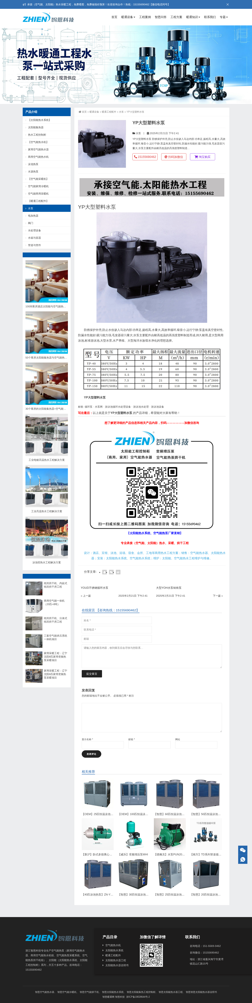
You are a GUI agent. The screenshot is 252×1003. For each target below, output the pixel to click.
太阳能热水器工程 (115, 960)
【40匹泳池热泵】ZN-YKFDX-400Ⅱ (104, 894)
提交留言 (91, 673)
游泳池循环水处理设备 (118, 406)
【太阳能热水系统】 (39, 120)
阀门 (30, 223)
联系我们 (210, 17)
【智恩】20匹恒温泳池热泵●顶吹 (210, 894)
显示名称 (87, 739)
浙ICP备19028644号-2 (137, 996)
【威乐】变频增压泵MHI (133, 854)
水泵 (121, 111)
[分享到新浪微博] (118, 572)
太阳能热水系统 (114, 950)
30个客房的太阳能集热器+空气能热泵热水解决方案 (54, 408)
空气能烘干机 (91, 992)
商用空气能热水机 (38, 156)
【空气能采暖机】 (38, 178)
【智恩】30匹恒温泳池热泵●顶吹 (138, 894)
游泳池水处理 (141, 406)
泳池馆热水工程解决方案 (46, 562)
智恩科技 (120, 996)
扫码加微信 (175, 156)
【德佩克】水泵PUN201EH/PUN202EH (178, 854)
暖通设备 (127, 17)
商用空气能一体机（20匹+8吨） (54, 602)
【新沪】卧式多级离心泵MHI (99, 854)
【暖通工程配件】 (38, 200)
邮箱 (131, 739)
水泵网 (99, 406)
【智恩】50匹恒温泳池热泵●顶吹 (210, 814)
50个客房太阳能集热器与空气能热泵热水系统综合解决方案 (59, 357)
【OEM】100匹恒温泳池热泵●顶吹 (139, 814)
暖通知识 (192, 17)
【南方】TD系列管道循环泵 (207, 854)
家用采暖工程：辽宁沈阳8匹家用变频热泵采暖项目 (55, 657)
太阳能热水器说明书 (117, 965)
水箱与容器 (34, 237)
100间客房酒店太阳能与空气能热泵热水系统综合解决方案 (58, 306)
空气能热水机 (113, 945)
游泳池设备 (157, 406)
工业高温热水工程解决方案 (46, 511)
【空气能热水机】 (38, 142)
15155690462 (146, 156)
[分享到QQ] (104, 572)
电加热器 (33, 215)
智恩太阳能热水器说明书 (204, 992)
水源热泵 (33, 171)
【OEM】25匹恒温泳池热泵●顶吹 (102, 814)
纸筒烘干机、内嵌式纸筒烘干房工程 (55, 585)
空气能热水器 (47, 992)
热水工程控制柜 (37, 134)
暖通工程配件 (109, 111)
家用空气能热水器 (38, 149)
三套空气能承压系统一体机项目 (55, 637)
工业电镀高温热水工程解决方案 (47, 459)
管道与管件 (34, 245)
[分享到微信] (111, 572)
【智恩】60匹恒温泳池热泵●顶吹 (174, 814)
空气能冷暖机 (69, 992)
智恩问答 (161, 17)
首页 (114, 17)
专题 (223, 17)
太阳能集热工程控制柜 (144, 992)
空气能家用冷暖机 (38, 186)
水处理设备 (34, 230)
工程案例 (145, 17)
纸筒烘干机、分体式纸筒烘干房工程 (55, 620)
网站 (177, 739)
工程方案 (176, 17)
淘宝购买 (204, 156)
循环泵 (88, 406)
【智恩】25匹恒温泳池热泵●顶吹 (174, 894)
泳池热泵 (33, 164)
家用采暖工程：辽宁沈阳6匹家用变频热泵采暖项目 (55, 674)
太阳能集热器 (36, 127)
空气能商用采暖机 (38, 193)
